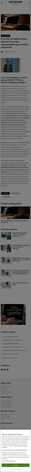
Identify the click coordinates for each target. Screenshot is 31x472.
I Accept (15, 465)
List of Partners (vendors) (8, 461)
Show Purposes (15, 469)
